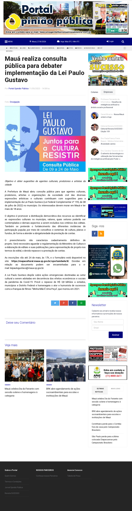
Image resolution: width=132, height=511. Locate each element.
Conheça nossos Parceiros (47, 476)
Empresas (108, 92)
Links (23, 48)
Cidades (7, 385)
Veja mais (11, 345)
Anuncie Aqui (90, 48)
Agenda (61, 48)
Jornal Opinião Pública (14, 487)
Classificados (35, 48)
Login (111, 41)
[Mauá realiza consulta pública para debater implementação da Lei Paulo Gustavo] (81, 303)
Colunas (94, 92)
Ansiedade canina (108, 144)
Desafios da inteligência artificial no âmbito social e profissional (106, 104)
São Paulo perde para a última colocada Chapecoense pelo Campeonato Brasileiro (105, 439)
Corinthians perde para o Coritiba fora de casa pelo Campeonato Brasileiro (106, 427)
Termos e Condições (13, 482)
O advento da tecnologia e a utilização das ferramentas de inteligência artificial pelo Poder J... (107, 156)
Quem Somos (10, 476)
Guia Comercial (49, 48)
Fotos (70, 48)
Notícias (14, 48)
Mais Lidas (115, 389)
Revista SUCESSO (12, 493)
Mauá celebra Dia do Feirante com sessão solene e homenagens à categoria (22, 392)
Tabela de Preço (73, 476)
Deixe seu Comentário (20, 322)
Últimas (99, 390)
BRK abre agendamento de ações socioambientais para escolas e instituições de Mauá (63, 392)
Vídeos (79, 48)
